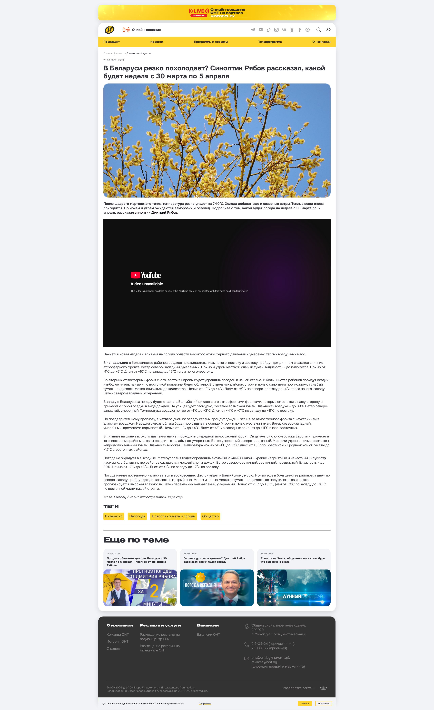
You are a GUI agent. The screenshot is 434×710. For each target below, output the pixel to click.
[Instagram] (276, 30)
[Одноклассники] (292, 30)
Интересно (114, 516)
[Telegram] (253, 30)
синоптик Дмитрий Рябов (156, 212)
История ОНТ (117, 641)
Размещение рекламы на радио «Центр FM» (160, 636)
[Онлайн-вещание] (217, 12)
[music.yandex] (307, 30)
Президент (111, 41)
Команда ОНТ (118, 634)
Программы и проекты (211, 41)
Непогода (137, 516)
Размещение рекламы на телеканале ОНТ (160, 648)
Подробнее (205, 703)
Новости (156, 41)
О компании (321, 41)
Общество (210, 516)
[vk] (284, 30)
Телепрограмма (270, 41)
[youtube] (261, 30)
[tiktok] (269, 30)
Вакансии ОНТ (208, 634)
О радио (113, 648)
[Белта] (321, 688)
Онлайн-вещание (146, 30)
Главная (108, 53)
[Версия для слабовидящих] (328, 29)
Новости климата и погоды (173, 516)
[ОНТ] (109, 29)
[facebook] (300, 30)
